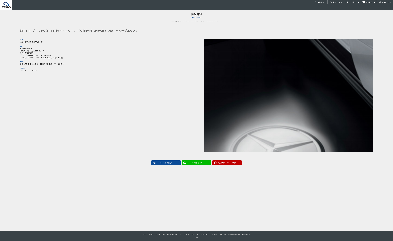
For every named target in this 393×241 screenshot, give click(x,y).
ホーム (144, 234)
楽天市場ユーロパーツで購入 (227, 163)
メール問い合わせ (353, 2)
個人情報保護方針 (246, 234)
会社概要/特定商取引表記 (234, 234)
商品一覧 (177, 21)
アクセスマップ (222, 234)
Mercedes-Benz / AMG (172, 234)
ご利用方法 (320, 2)
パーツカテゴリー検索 (160, 234)
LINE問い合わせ (370, 2)
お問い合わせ (214, 234)
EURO (6, 5)
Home (172, 21)
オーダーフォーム (337, 2)
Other (197, 234)
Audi (193, 234)
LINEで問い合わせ (196, 163)
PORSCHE (187, 234)
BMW (181, 234)
